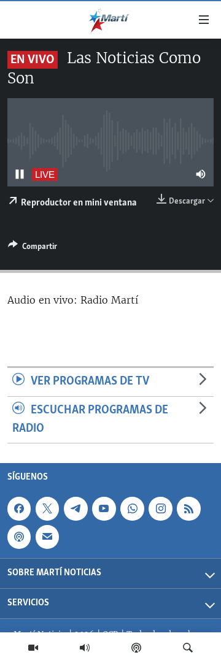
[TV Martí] (33, 647)
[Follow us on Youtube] (103, 509)
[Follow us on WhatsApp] (132, 509)
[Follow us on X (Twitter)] (47, 509)
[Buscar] (187, 647)
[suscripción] (47, 537)
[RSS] (188, 509)
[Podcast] (136, 647)
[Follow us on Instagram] (160, 509)
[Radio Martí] (84, 647)
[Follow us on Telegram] (75, 509)
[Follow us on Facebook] (19, 509)
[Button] (32, 248)
